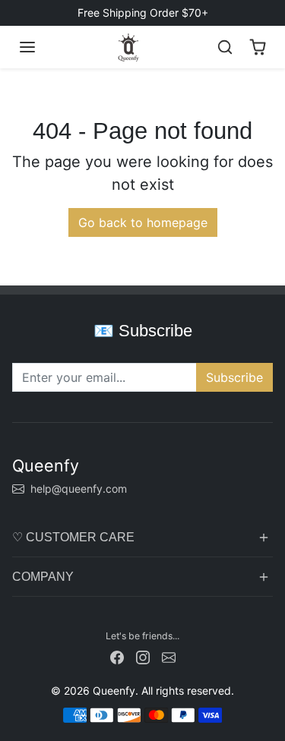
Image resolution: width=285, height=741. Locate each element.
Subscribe (234, 377)
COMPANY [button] (43, 576)
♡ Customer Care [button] (73, 537)
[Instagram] (143, 656)
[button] (27, 47)
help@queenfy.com (78, 488)
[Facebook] (117, 656)
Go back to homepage (142, 222)
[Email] (169, 656)
